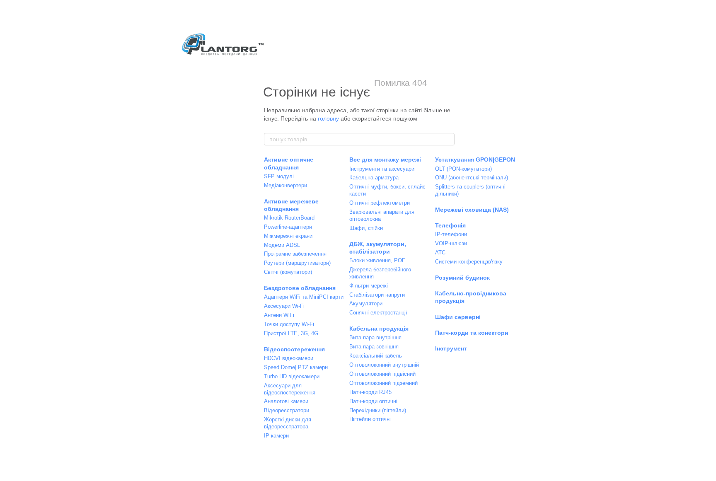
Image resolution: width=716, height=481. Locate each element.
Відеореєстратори (286, 410)
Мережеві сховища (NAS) (472, 209)
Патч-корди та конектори (471, 332)
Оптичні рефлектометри (379, 203)
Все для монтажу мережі (385, 159)
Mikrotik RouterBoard (289, 218)
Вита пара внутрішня (375, 337)
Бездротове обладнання (300, 288)
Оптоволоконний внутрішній (384, 365)
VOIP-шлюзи (451, 243)
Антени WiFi (279, 315)
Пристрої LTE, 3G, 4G (291, 333)
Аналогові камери (286, 401)
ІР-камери (276, 436)
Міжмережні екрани (288, 236)
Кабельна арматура (374, 177)
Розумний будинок (462, 277)
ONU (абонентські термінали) (471, 177)
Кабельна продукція (379, 328)
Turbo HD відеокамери (291, 376)
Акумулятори (365, 303)
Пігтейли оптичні (370, 419)
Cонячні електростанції (378, 312)
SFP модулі (279, 176)
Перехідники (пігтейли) (377, 410)
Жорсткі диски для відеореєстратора (287, 423)
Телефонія (450, 225)
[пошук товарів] (448, 139)
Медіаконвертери (285, 185)
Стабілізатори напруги (377, 295)
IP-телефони (451, 234)
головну (328, 118)
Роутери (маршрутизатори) (297, 263)
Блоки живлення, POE (377, 260)
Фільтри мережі (368, 286)
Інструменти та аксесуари (381, 169)
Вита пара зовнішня (374, 346)
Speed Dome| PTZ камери (296, 367)
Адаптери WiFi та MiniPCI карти (303, 297)
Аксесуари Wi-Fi (284, 306)
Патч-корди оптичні (373, 401)
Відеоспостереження (294, 349)
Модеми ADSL (282, 245)
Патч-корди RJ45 (370, 392)
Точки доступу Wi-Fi (289, 324)
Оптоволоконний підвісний (382, 374)
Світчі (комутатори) (288, 272)
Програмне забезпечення (295, 254)
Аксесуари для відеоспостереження (289, 389)
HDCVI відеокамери (288, 358)
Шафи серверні (458, 317)
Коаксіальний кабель (375, 356)
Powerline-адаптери (288, 227)
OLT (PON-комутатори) (463, 169)
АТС (440, 252)
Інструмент (451, 348)
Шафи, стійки (366, 228)
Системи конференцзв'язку (469, 262)
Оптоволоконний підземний (383, 383)
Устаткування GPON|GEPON (475, 159)
